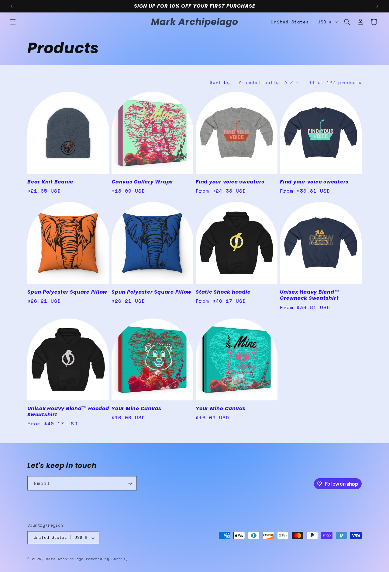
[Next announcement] (377, 6)
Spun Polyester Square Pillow (67, 292)
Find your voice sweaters (230, 182)
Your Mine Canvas (136, 409)
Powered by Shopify (107, 559)
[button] (12, 22)
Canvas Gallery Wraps (142, 182)
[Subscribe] (129, 483)
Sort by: (221, 82)
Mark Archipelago (66, 559)
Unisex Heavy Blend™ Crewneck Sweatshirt (309, 295)
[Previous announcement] (12, 6)
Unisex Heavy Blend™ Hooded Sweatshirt (68, 412)
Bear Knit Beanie (50, 182)
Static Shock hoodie (223, 292)
